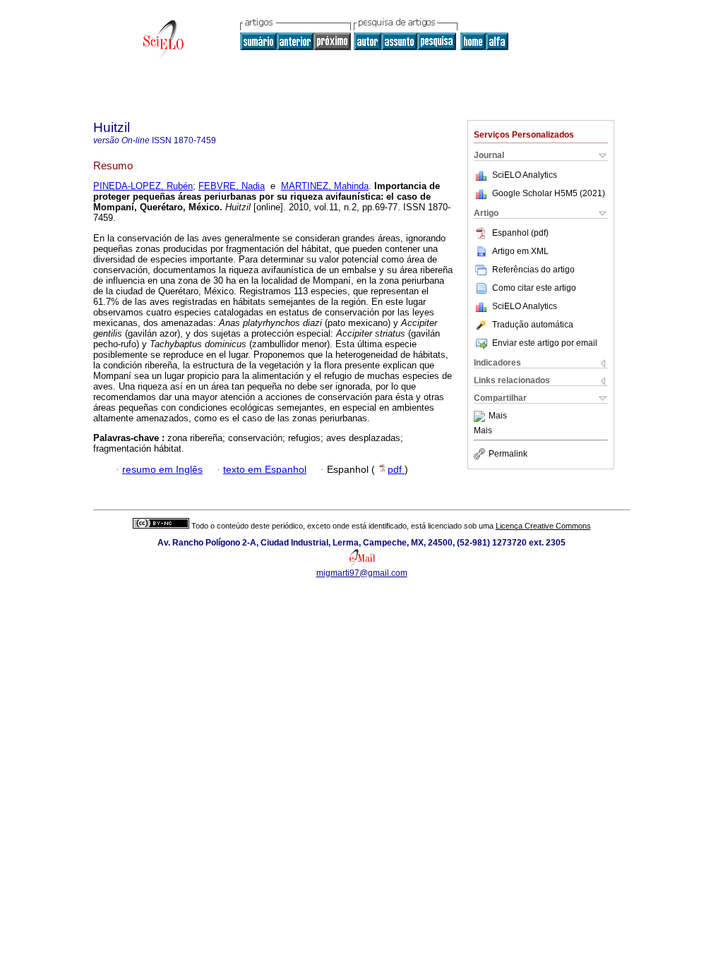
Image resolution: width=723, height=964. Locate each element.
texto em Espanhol (264, 469)
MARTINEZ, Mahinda (325, 186)
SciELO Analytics (524, 175)
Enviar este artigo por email (544, 343)
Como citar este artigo (534, 288)
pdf (396, 469)
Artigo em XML (520, 251)
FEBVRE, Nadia (231, 186)
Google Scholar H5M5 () (548, 193)
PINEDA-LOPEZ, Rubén (143, 186)
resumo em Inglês (162, 469)
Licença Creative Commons (543, 526)
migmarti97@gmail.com (361, 573)
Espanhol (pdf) (520, 233)
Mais (498, 416)
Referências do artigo (533, 270)
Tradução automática (532, 325)
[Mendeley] (481, 416)
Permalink (508, 454)
